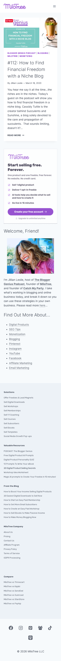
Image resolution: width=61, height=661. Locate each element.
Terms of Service (12, 553)
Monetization (17, 334)
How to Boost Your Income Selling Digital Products (28, 491)
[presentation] (30, 33)
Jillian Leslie (17, 83)
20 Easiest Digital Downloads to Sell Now (23, 496)
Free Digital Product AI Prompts (19, 455)
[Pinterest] (30, 628)
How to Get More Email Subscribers (20, 504)
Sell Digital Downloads (14, 402)
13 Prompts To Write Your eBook (19, 464)
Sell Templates (11, 432)
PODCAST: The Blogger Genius (18, 451)
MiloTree (13, 56)
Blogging (43, 53)
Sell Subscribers (11, 423)
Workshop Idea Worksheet (16, 472)
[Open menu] (54, 6)
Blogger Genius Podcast (22, 53)
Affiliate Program (12, 545)
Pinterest (14, 343)
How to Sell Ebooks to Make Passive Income (24, 513)
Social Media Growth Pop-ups (18, 436)
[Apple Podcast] (30, 637)
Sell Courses (10, 419)
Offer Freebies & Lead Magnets (18, 397)
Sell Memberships (12, 410)
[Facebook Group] (40, 628)
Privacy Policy (10, 549)
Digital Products (19, 324)
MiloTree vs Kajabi (12, 586)
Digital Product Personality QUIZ (19, 459)
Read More (16, 135)
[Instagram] (20, 628)
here (42, 305)
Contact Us (9, 540)
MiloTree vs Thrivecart (14, 582)
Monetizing (26, 56)
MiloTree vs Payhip (12, 603)
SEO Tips (14, 329)
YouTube (14, 353)
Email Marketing (19, 367)
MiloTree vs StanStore (14, 599)
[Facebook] (11, 628)
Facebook (15, 358)
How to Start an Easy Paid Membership (22, 500)
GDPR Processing (12, 558)
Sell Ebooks (9, 428)
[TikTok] (50, 628)
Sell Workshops (11, 406)
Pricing (7, 536)
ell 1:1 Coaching (12, 415)
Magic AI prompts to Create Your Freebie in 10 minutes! (30, 477)
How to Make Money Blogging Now (20, 517)
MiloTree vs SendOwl (13, 591)
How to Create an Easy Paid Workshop (21, 509)
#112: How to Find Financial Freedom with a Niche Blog (26, 69)
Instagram (15, 348)
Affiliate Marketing (20, 363)
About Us (8, 532)
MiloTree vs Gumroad (13, 595)
